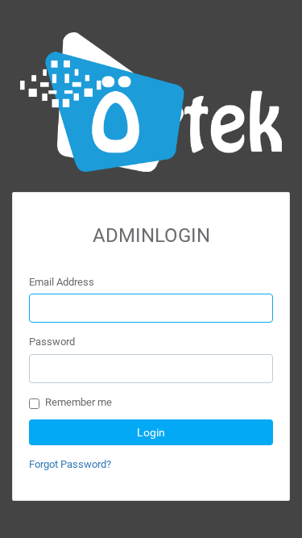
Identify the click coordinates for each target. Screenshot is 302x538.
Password (52, 342)
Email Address (61, 282)
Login (151, 432)
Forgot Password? (70, 464)
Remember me (78, 402)
